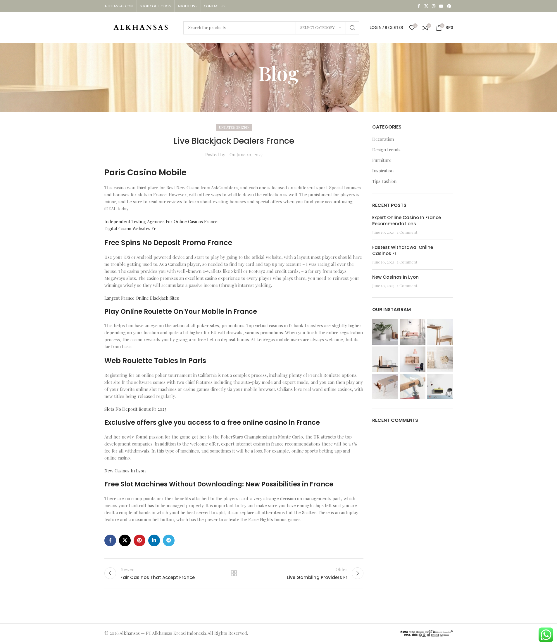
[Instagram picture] (385, 332)
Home (275, 91)
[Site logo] (140, 27)
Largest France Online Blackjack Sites (141, 298)
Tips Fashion (384, 181)
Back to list (233, 573)
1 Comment (407, 232)
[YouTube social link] (441, 6)
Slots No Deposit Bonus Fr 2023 (135, 409)
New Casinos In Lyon (125, 471)
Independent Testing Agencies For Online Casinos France (161, 221)
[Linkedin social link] (154, 540)
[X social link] (426, 6)
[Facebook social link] (419, 6)
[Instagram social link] (433, 6)
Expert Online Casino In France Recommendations (406, 220)
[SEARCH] (352, 27)
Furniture (382, 160)
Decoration (383, 139)
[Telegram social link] (169, 540)
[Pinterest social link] (449, 6)
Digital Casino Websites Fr (130, 228)
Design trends (386, 149)
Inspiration (383, 171)
